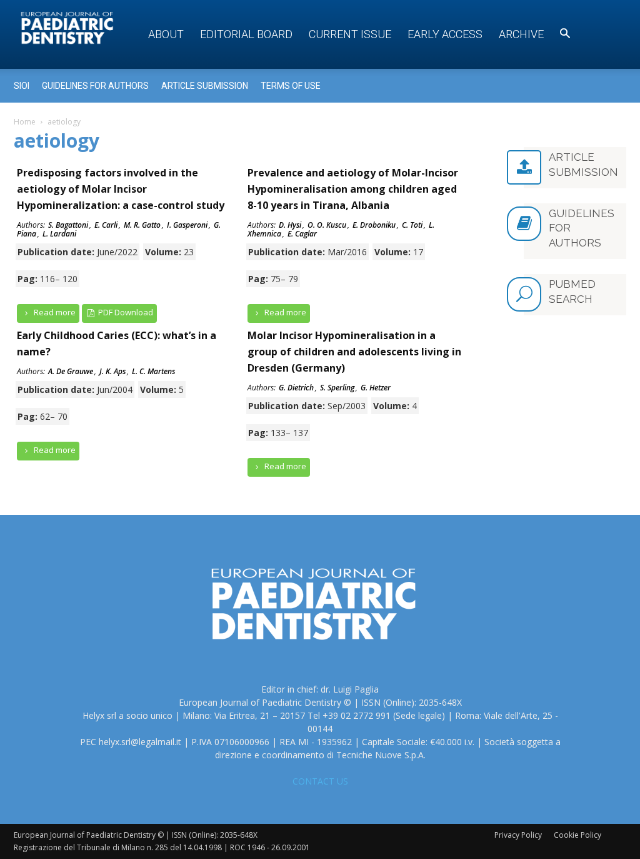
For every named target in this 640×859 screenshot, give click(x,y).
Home (25, 121)
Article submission (204, 86)
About (166, 34)
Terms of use (291, 86)
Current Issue (350, 34)
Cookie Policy (577, 835)
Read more (54, 312)
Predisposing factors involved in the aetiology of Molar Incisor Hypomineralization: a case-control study (120, 189)
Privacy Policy (518, 835)
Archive (521, 34)
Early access (445, 34)
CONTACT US (320, 781)
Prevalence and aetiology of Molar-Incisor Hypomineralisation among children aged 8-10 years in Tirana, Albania (353, 189)
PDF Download (124, 312)
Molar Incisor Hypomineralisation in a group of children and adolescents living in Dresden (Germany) (354, 351)
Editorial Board (246, 34)
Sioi (21, 86)
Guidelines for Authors (95, 86)
